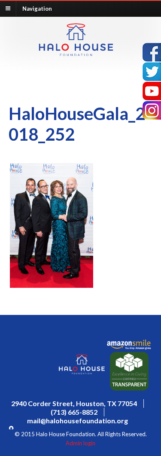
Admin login (80, 443)
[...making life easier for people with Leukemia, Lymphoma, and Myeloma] (76, 53)
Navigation (37, 8)
